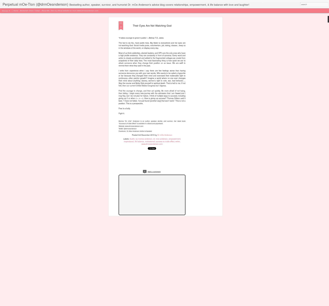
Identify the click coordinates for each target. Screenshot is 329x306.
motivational (150, 141)
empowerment (174, 139)
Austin (132, 139)
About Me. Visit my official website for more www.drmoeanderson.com (70, 10)
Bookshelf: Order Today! (30, 10)
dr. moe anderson (160, 139)
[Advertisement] (199, 60)
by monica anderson (144, 139)
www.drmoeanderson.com (152, 144)
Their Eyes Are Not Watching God (152, 25)
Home (15, 10)
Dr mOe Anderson (164, 135)
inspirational (129, 141)
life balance (139, 141)
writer (177, 141)
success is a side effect (165, 141)
